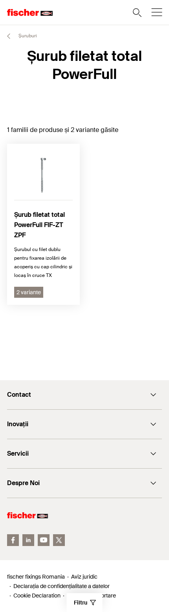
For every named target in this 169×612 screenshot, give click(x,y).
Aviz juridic (84, 576)
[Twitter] (59, 540)
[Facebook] (13, 540)
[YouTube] (44, 540)
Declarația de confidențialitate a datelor (61, 586)
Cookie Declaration (37, 595)
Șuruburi (27, 36)
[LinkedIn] (28, 540)
